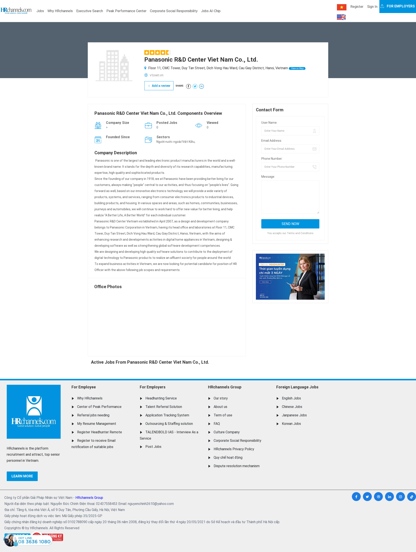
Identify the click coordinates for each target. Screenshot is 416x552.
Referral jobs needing (93, 415)
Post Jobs (153, 447)
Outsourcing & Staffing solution (169, 424)
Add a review (160, 85)
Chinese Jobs (292, 407)
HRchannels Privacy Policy (234, 449)
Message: (268, 176)
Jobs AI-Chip (211, 11)
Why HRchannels (60, 11)
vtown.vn (156, 75)
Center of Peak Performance (99, 407)
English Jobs (291, 398)
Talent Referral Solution (163, 407)
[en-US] (341, 17)
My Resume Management (96, 424)
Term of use (223, 415)
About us (220, 407)
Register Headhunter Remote (99, 432)
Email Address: (271, 140)
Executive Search (89, 11)
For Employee (84, 387)
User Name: (269, 122)
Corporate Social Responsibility (174, 11)
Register (356, 7)
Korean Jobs (291, 424)
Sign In (372, 7)
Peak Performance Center (126, 11)
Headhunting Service (161, 398)
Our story (221, 398)
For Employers (153, 387)
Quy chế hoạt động (228, 457)
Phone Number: (272, 158)
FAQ (217, 424)
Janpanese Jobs (294, 415)
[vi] (341, 7)
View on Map (297, 68)
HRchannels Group (224, 387)
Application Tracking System (167, 415)
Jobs (40, 11)
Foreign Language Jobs (297, 387)
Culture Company (227, 432)
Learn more (22, 476)
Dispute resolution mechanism (237, 466)
